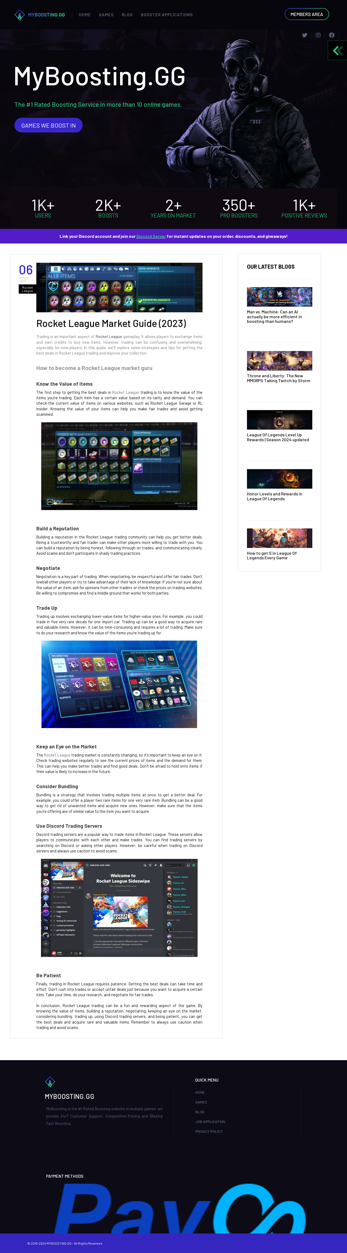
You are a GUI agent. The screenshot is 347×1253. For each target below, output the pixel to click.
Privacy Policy (209, 1131)
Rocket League (109, 336)
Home (85, 14)
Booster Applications (167, 14)
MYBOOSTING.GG (46, 15)
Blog (127, 14)
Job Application (210, 1121)
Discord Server (151, 236)
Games (106, 14)
